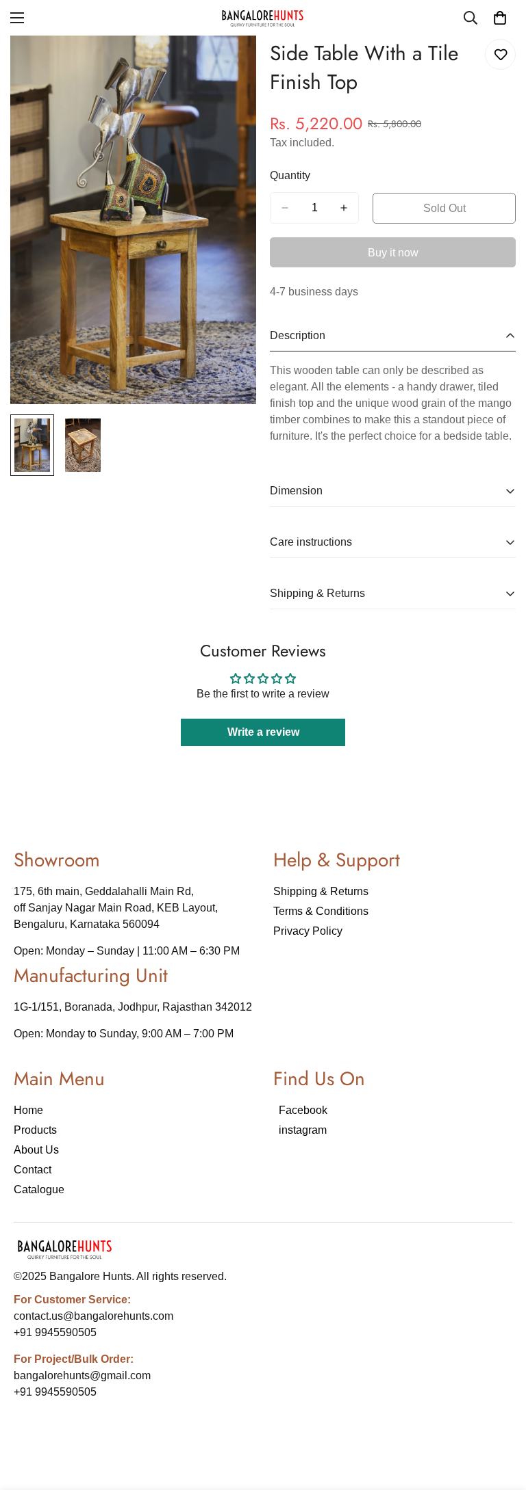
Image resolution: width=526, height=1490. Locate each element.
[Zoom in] (227, 64)
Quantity (290, 175)
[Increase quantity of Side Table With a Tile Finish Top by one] (343, 208)
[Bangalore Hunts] (263, 18)
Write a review (263, 732)
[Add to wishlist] (500, 54)
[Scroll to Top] (499, 1415)
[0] (500, 18)
